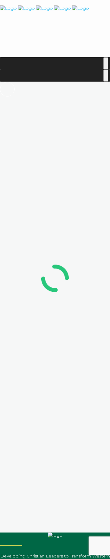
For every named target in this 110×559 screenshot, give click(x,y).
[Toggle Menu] (105, 63)
